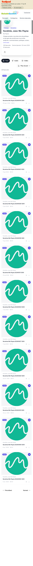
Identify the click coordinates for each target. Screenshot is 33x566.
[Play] (29, 75)
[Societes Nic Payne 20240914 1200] (16, 89)
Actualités (13, 28)
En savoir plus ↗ (18, 7)
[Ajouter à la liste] (26, 103)
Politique (6, 28)
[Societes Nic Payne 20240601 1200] (16, 158)
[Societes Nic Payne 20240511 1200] (16, 262)
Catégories (13, 18)
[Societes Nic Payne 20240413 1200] (16, 399)
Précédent (8, 490)
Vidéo (26, 61)
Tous (6, 61)
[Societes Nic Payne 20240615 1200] (16, 124)
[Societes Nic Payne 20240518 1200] (16, 227)
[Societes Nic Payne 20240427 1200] (16, 330)
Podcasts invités (6, 7)
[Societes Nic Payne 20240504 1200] (16, 296)
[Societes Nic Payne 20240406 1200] (16, 434)
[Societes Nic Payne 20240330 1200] (16, 468)
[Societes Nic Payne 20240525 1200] (16, 193)
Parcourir (5, 18)
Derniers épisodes (25, 18)
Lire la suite (6, 42)
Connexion (27, 12)
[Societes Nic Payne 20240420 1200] (16, 365)
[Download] (29, 103)
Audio (16, 61)
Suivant (25, 490)
